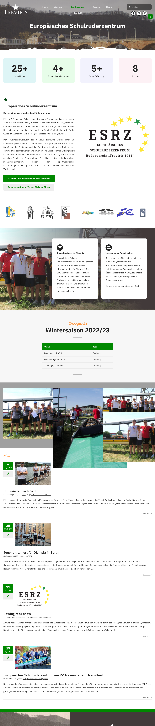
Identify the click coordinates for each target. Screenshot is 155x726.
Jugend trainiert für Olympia (41, 495)
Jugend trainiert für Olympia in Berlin (31, 552)
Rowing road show (17, 614)
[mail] (145, 13)
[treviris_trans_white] (15, 2)
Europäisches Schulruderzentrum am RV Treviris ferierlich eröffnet (53, 675)
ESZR (24, 495)
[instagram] (139, 13)
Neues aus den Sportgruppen (40, 617)
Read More (146, 514)
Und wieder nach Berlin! (21, 491)
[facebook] (133, 13)
